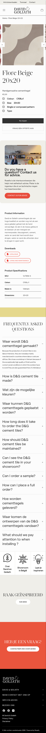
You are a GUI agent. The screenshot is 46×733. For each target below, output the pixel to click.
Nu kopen (23, 121)
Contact (32, 2)
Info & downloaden (10, 2)
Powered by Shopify (33, 730)
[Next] (43, 44)
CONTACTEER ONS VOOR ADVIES (23, 649)
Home (4, 18)
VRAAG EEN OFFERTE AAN (23, 128)
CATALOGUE (14, 254)
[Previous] (2, 44)
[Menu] (4, 10)
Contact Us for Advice (17, 195)
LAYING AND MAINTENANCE (19, 261)
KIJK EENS (23, 602)
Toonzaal (23, 2)
